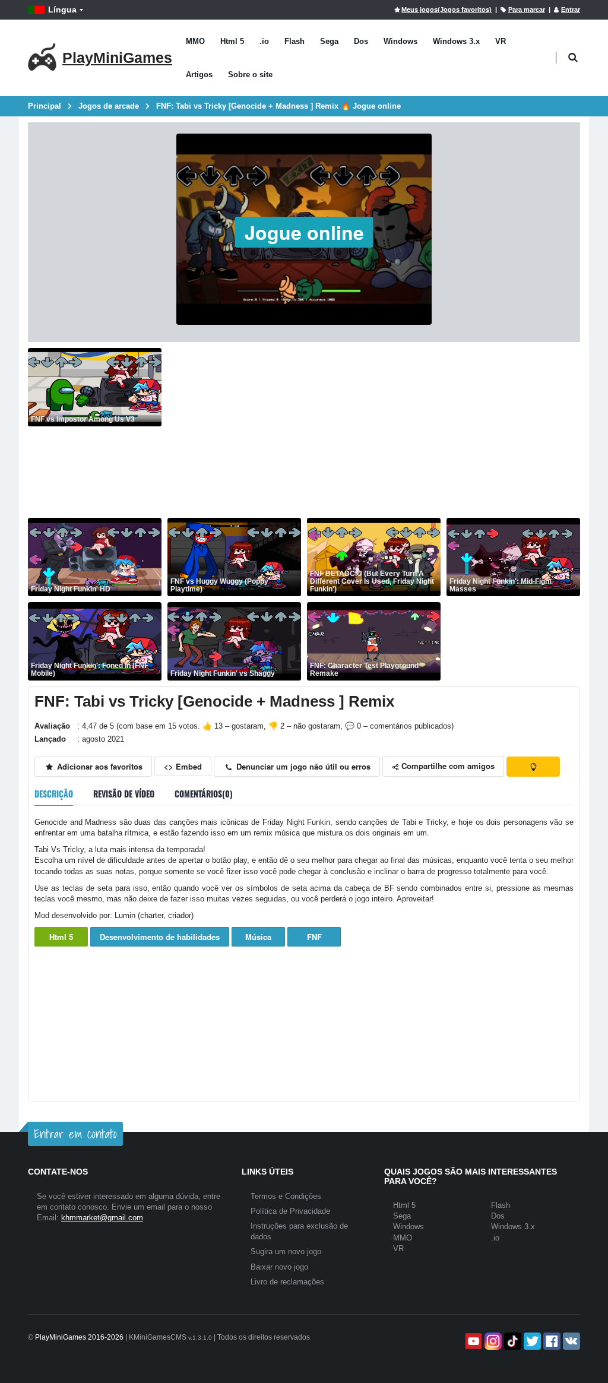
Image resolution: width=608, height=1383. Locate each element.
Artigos (199, 74)
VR (500, 41)
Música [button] (258, 936)
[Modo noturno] (533, 767)
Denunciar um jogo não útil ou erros (302, 766)
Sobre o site (250, 74)
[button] (572, 57)
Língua (62, 9)
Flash (294, 41)
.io (264, 41)
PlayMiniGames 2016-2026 (79, 1337)
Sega (329, 41)
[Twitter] (531, 1341)
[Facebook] (550, 1341)
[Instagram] (492, 1341)
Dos (361, 41)
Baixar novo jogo (279, 1266)
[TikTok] (511, 1341)
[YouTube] (472, 1341)
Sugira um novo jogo (286, 1251)
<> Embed (183, 766)
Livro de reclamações (287, 1281)
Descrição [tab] (53, 793)
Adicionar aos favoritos (98, 766)
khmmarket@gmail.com (102, 1217)
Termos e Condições (286, 1196)
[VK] (570, 1341)
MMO (195, 41)
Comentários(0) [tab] (204, 793)
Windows (400, 41)
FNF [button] (314, 936)
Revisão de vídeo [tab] (123, 793)
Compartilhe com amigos (447, 765)
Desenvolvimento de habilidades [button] (160, 936)
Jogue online (304, 232)
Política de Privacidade (290, 1211)
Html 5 (232, 41)
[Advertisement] (373, 431)
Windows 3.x (456, 41)
